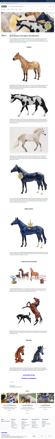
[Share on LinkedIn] (4, 35)
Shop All (8, 9)
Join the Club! (25, 1)
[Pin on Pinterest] (5, 35)
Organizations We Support (46, 423)
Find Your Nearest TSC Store (29, 375)
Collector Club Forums (18, 1)
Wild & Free (11, 331)
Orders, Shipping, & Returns (26, 424)
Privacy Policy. (20, 437)
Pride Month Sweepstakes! (45, 405)
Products (12, 9)
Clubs (16, 9)
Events (20, 9)
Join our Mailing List (14, 427)
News (37, 9)
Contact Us (23, 421)
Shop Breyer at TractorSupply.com (29, 378)
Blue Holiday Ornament (25, 252)
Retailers (43, 426)
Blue (22, 198)
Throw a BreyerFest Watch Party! (10, 405)
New (1, 9)
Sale (4, 9)
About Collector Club (11, 1)
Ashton (19, 155)
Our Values (12, 422)
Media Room (44, 422)
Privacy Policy (34, 422)
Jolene (11, 85)
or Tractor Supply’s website (29, 39)
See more (27, 413)
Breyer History (13, 423)
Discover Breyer (42, 9)
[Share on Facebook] (1, 35)
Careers (12, 426)
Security (23, 427)
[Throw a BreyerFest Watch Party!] (9, 398)
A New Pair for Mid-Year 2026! (27, 405)
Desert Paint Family (14, 288)
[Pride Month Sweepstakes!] (45, 398)
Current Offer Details (35, 427)
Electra (29, 369)
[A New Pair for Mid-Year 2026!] (27, 398)
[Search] (9, 6)
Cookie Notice (34, 423)
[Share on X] (3, 35)
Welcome (12, 421)
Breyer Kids (47, 9)
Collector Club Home (4, 1)
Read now (9, 410)
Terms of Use (34, 421)
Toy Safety (23, 428)
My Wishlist (52, 9)
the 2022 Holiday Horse (17, 42)
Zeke (30, 119)
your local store (22, 39)
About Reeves (44, 421)
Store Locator (24, 426)
